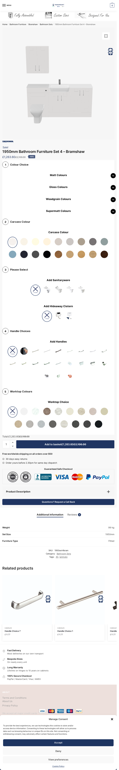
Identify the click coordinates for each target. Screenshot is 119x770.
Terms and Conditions (14, 697)
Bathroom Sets (46, 24)
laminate (64, 557)
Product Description (18, 491)
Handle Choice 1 (65, 631)
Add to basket (65, 444)
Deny (58, 751)
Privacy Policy (10, 705)
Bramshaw (33, 24)
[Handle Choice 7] (27, 600)
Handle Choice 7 (13, 631)
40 (57, 557)
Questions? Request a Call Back (58, 502)
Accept (58, 742)
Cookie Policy (58, 766)
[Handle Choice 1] (80, 600)
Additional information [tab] (50, 514)
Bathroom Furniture (18, 24)
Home (4, 24)
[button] (112, 719)
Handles (8, 628)
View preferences (58, 759)
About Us (7, 701)
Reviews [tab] (73, 514)
